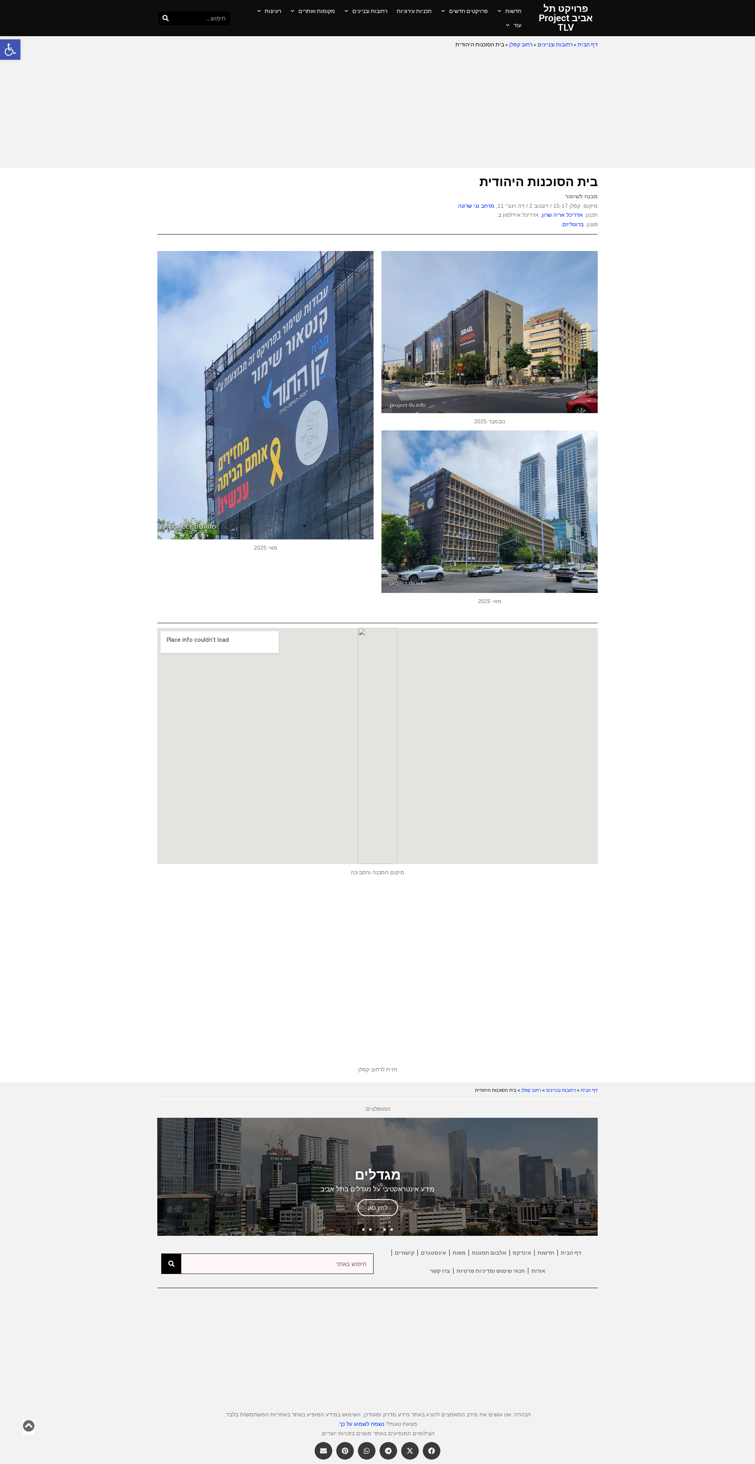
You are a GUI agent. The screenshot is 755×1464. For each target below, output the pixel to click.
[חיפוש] (166, 18)
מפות (459, 1253)
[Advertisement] (377, 109)
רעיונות (273, 11)
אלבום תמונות (489, 1253)
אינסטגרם (433, 1253)
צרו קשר (440, 1271)
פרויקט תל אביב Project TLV (566, 18)
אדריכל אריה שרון (562, 215)
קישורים (404, 1253)
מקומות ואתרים (316, 11)
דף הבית (588, 44)
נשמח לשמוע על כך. (361, 1424)
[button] (10, 49)
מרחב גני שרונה (476, 206)
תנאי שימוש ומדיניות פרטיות (491, 1271)
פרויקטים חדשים (468, 11)
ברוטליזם (573, 224)
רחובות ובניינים (369, 11)
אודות (538, 1271)
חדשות (513, 11)
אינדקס (522, 1253)
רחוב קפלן (520, 44)
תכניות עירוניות (414, 11)
